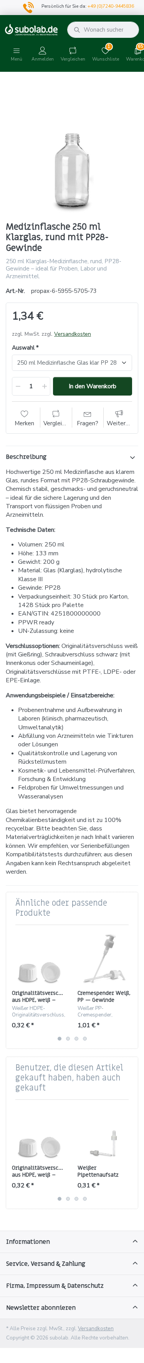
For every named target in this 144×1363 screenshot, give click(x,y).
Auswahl (23, 348)
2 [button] (68, 1039)
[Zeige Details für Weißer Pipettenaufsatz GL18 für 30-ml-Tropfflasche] (104, 1133)
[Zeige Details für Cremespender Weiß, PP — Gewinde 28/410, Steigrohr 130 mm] (104, 958)
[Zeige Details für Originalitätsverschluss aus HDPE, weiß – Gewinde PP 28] (39, 958)
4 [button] (85, 1039)
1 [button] (59, 1039)
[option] (72, 147)
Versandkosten (72, 334)
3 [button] (76, 1039)
